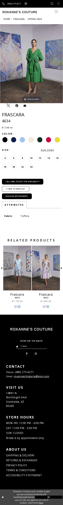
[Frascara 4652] (46, 268)
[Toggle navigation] (56, 11)
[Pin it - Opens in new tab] (17, 105)
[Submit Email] (18, 345)
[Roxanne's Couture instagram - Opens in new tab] (25, 3)
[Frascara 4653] (17, 268)
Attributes (14, 204)
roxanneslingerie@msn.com (31, 376)
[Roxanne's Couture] (19, 12)
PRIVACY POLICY (16, 465)
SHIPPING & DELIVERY (20, 455)
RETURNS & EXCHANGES (21, 460)
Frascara (19, 18)
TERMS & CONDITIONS (21, 470)
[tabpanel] (31, 63)
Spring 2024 (35, 18)
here (41, 502)
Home (6, 18)
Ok (48, 497)
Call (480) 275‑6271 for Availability (22, 181)
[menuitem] (26, 353)
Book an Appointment (17, 196)
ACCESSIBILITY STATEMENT (24, 475)
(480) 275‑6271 (24, 372)
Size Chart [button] (47, 149)
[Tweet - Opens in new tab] (8, 105)
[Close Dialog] (14, 497)
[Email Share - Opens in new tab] (25, 105)
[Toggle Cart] (58, 4)
